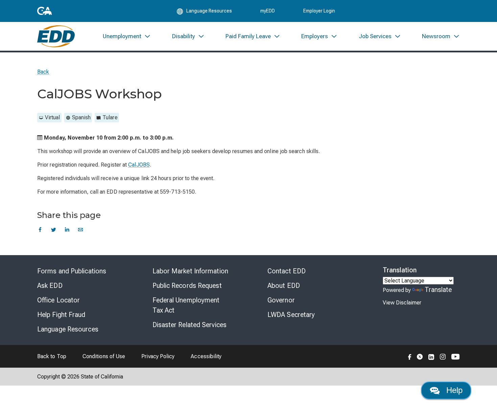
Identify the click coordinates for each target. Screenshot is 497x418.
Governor (281, 300)
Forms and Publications (71, 271)
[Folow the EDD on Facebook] (409, 356)
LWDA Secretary (291, 315)
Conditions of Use (103, 356)
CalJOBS (139, 165)
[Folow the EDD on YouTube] (455, 356)
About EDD (283, 285)
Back (43, 72)
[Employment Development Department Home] (56, 36)
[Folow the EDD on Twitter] (420, 356)
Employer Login (319, 11)
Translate (438, 290)
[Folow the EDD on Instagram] (443, 356)
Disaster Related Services (189, 325)
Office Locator (58, 300)
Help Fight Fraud (61, 315)
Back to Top (51, 356)
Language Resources (67, 329)
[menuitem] (126, 36)
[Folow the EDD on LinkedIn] (431, 356)
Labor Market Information (190, 271)
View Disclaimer (402, 302)
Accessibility (206, 356)
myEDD (267, 11)
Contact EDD (286, 271)
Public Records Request (187, 285)
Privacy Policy (157, 356)
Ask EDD (50, 285)
